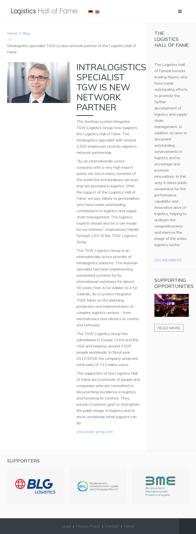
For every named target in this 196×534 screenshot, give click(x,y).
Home (12, 33)
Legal (66, 526)
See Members (168, 260)
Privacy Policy (88, 526)
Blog (26, 33)
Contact (112, 526)
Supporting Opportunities (174, 283)
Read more (169, 327)
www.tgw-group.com (94, 431)
